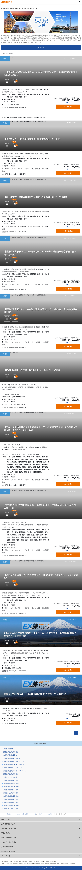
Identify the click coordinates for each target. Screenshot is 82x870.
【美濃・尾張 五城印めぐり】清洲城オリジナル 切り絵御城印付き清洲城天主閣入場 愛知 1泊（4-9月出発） (40, 428)
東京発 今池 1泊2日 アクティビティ (14, 767)
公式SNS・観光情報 (8, 851)
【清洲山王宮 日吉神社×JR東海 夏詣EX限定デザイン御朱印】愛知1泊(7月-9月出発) (40, 311)
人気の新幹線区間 (7, 846)
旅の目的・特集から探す (9, 828)
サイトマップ (5, 856)
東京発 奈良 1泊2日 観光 (10, 786)
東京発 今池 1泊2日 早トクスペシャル (15, 771)
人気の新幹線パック (8, 824)
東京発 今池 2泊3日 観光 (10, 774)
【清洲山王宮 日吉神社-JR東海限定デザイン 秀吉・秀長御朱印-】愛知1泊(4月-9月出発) (40, 253)
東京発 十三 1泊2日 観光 (10, 808)
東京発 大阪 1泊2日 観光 (10, 783)
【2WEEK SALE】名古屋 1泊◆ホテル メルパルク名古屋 (32, 370)
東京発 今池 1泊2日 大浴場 (11, 758)
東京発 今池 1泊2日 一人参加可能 (13, 764)
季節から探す (5, 833)
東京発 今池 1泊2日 (9, 749)
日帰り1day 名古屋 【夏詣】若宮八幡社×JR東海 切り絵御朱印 (35, 694)
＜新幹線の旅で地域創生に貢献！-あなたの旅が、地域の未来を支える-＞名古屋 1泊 (40, 506)
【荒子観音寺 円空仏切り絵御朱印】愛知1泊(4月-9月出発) (32, 139)
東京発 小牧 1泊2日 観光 (10, 805)
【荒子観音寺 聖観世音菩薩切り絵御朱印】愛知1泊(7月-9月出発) (35, 197)
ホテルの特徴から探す (8, 837)
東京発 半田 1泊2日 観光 (10, 799)
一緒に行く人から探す (8, 842)
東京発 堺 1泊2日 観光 (10, 777)
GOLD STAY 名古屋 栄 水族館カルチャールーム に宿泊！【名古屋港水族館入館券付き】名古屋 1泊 (40, 634)
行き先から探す (6, 819)
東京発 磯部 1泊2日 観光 (10, 796)
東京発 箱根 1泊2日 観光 (10, 780)
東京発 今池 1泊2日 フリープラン (13, 761)
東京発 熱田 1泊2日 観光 (10, 802)
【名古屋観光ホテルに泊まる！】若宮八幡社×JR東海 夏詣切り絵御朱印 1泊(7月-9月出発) (40, 73)
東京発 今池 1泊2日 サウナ (11, 755)
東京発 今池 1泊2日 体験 (10, 752)
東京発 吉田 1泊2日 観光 (10, 790)
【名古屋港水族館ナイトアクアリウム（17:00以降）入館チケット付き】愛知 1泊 (42, 576)
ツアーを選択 (68, 107)
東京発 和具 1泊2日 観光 (10, 793)
